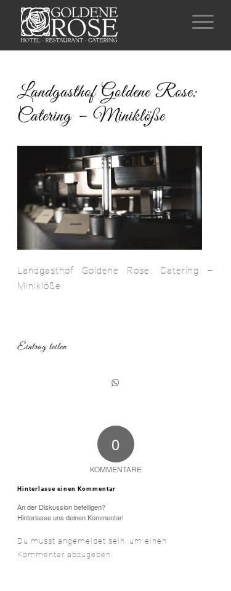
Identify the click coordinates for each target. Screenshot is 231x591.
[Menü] (197, 22)
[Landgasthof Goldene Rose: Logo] (95, 25)
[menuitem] (197, 22)
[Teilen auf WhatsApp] (115, 383)
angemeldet (82, 540)
